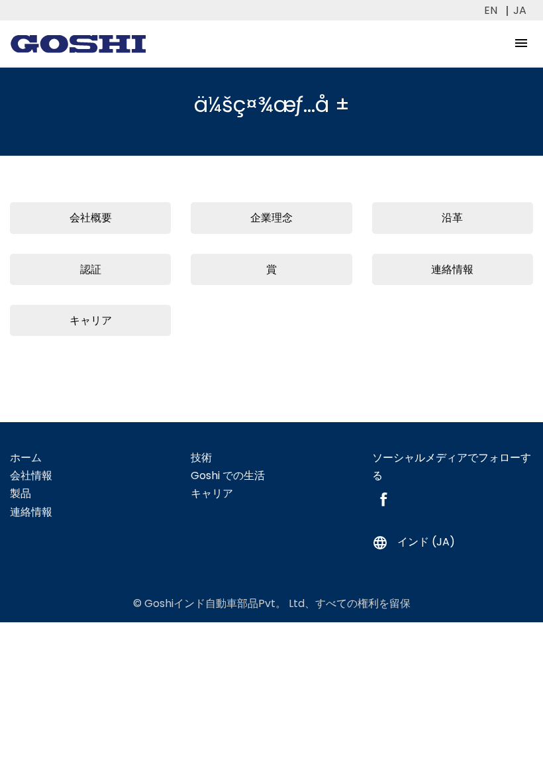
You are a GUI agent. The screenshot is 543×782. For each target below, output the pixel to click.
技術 (201, 457)
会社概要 (91, 217)
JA (519, 10)
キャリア (91, 320)
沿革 (452, 217)
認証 (90, 269)
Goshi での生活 (228, 475)
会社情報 (31, 475)
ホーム (26, 457)
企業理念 (271, 217)
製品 (20, 493)
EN (490, 10)
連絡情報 (452, 269)
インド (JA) (413, 542)
